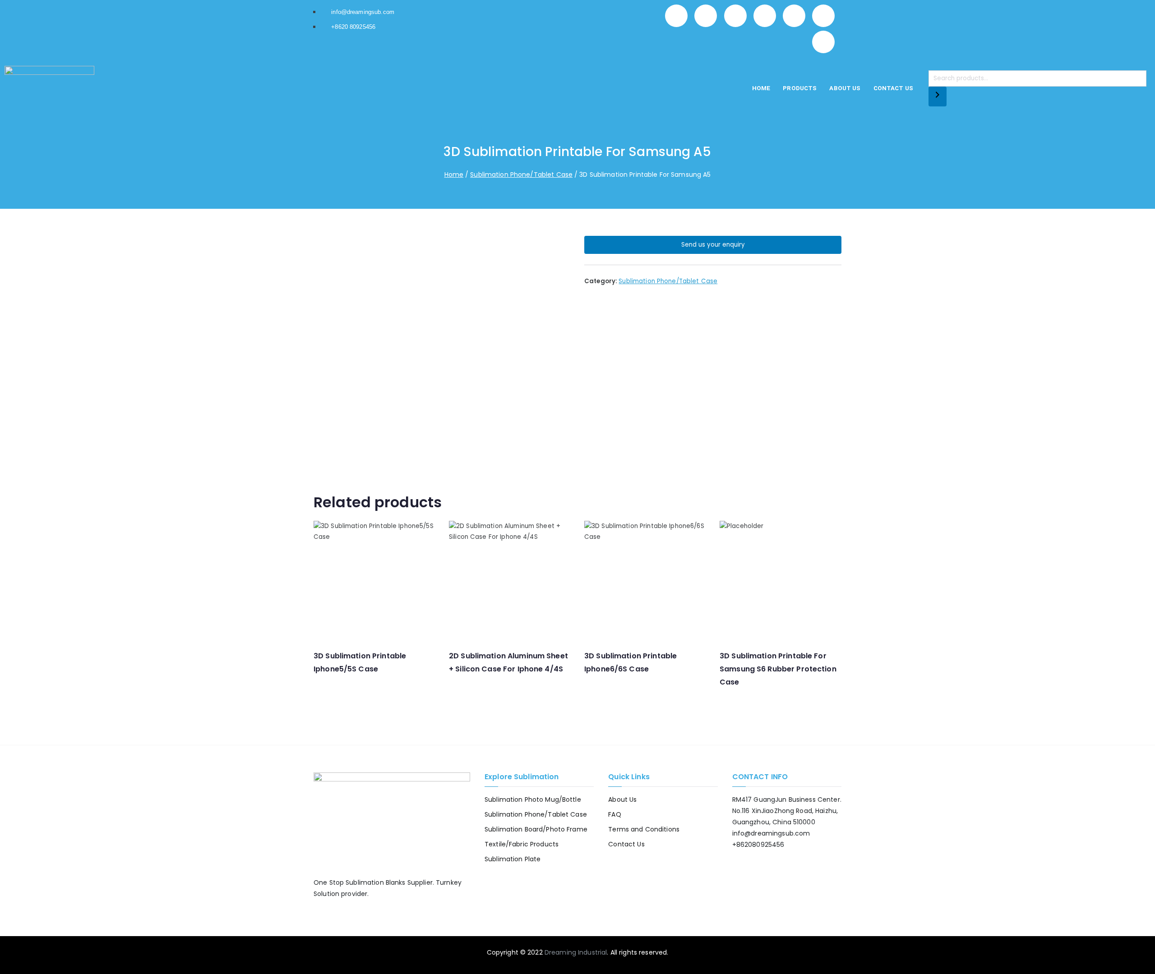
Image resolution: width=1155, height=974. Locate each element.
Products (800, 88)
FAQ (614, 814)
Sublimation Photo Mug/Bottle (533, 799)
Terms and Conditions (643, 829)
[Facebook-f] (705, 16)
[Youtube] (823, 16)
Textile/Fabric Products (522, 844)
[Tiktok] (823, 42)
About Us (844, 88)
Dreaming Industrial (576, 952)
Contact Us (893, 88)
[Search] (938, 96)
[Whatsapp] (676, 16)
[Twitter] (735, 16)
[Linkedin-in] (764, 16)
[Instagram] (794, 16)
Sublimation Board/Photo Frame (536, 829)
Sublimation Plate (513, 859)
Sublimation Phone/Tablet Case (521, 174)
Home (761, 88)
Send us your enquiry (713, 244)
